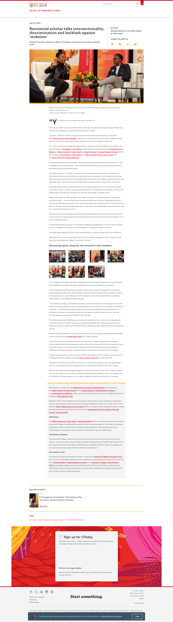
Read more (43, 506)
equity (40, 520)
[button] (113, 44)
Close (137, 616)
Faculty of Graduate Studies (44, 10)
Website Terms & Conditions (112, 616)
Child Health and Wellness (74, 520)
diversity (47, 520)
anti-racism (33, 520)
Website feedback (34, 602)
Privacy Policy (33, 600)
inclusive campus (58, 520)
